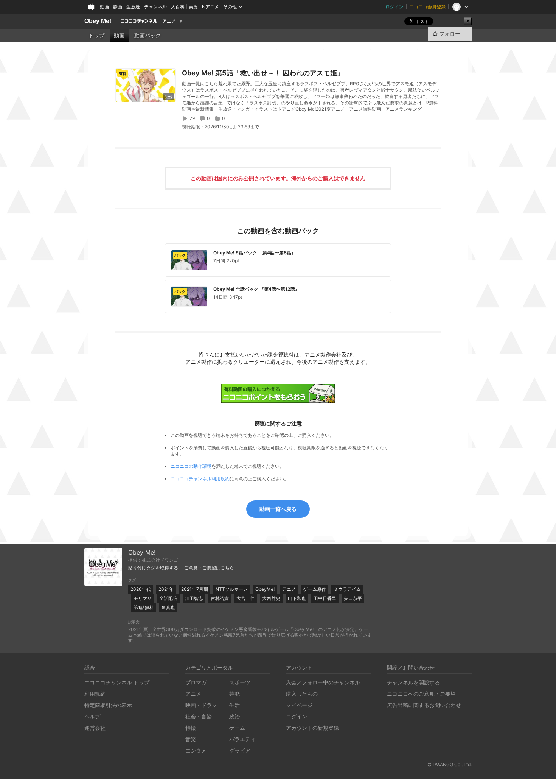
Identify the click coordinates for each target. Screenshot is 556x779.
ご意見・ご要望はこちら (209, 568)
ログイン (394, 6)
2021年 (166, 589)
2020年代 (140, 589)
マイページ (299, 705)
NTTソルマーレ (232, 589)
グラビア (239, 750)
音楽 (190, 739)
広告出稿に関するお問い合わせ (424, 705)
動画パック (147, 36)
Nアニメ (210, 6)
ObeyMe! (265, 589)
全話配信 (168, 598)
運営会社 (95, 727)
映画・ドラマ (201, 705)
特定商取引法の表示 (108, 705)
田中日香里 (325, 598)
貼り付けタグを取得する (153, 568)
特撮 (190, 727)
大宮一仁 (245, 598)
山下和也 (297, 598)
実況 (193, 6)
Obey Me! (97, 21)
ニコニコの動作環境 (191, 466)
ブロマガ (196, 682)
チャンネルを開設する (413, 682)
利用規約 (95, 693)
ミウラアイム (347, 589)
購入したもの (302, 693)
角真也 (168, 607)
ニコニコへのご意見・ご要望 (421, 693)
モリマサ (143, 598)
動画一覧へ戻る (278, 509)
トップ (96, 36)
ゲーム (237, 727)
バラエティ (242, 739)
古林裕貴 (220, 598)
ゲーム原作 (314, 589)
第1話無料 (144, 607)
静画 (117, 6)
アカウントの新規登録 (312, 727)
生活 (234, 705)
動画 (104, 6)
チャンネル (155, 6)
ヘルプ (92, 716)
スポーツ (239, 682)
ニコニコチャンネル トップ (116, 682)
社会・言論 (198, 716)
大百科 (178, 6)
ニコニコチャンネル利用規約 (200, 478)
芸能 (234, 693)
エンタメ (196, 750)
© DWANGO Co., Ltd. (449, 764)
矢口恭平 (353, 598)
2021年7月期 (194, 589)
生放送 (133, 6)
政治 (234, 716)
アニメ (169, 21)
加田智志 (194, 598)
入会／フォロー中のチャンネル (323, 682)
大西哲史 (271, 598)
